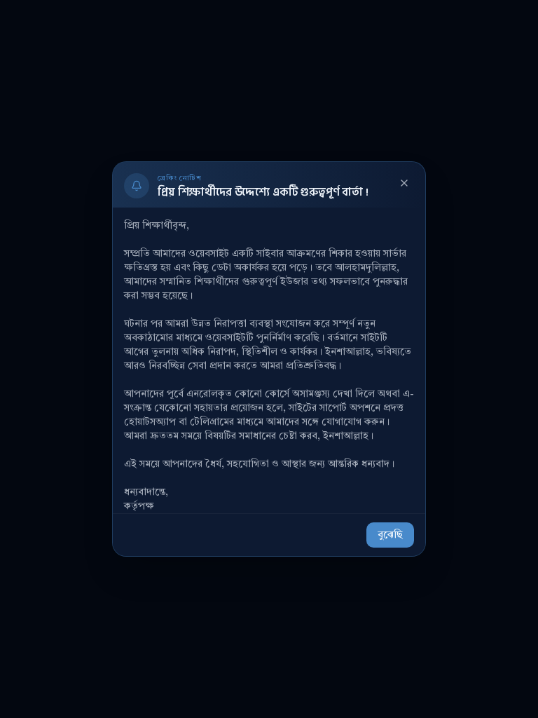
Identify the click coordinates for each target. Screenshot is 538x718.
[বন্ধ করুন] (404, 183)
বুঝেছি (390, 535)
